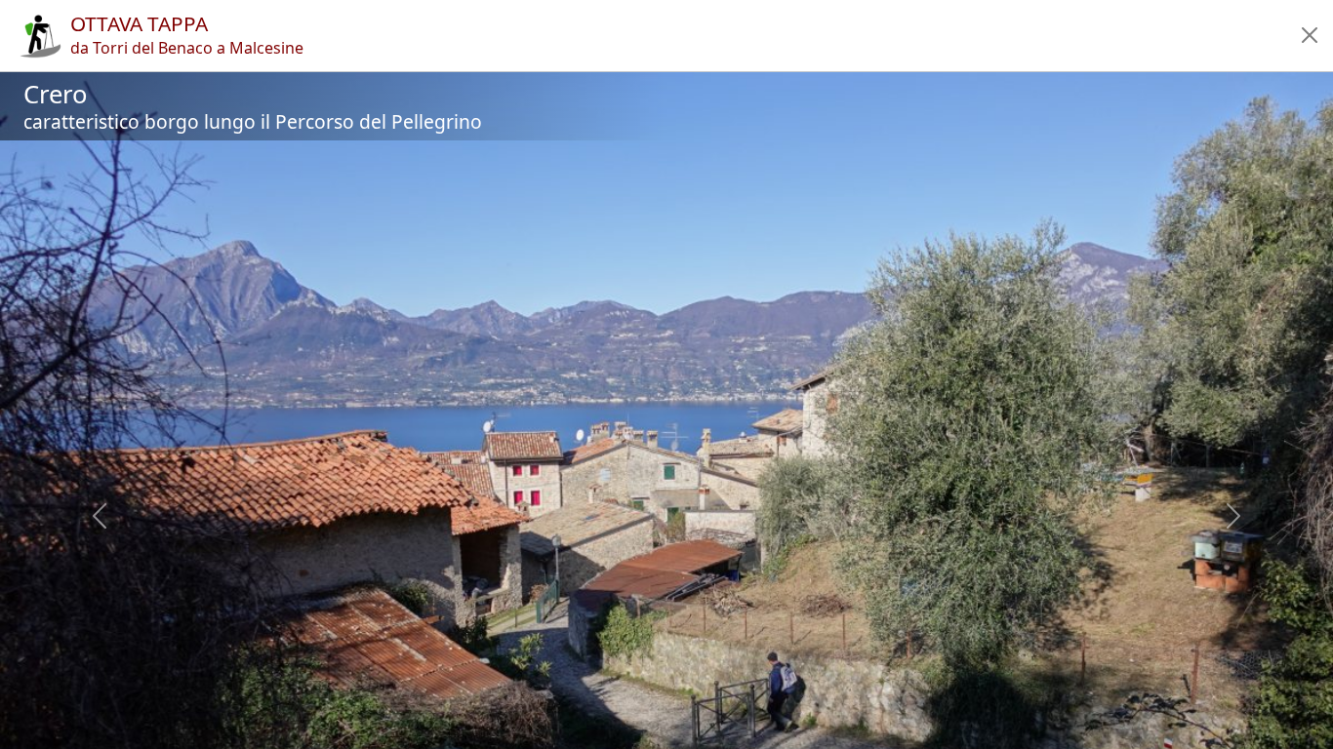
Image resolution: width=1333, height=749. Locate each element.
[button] (1309, 35)
